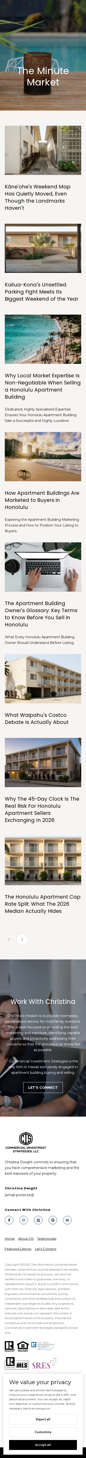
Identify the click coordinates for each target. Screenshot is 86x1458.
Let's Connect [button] (43, 1087)
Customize (43, 1432)
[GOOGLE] (52, 1220)
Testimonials (46, 1238)
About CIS (26, 1238)
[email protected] (19, 1195)
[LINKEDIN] (67, 1220)
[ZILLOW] (38, 1220)
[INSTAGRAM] (23, 1220)
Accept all (43, 1445)
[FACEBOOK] (9, 1220)
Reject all (43, 1419)
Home (10, 1238)
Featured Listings (18, 1249)
